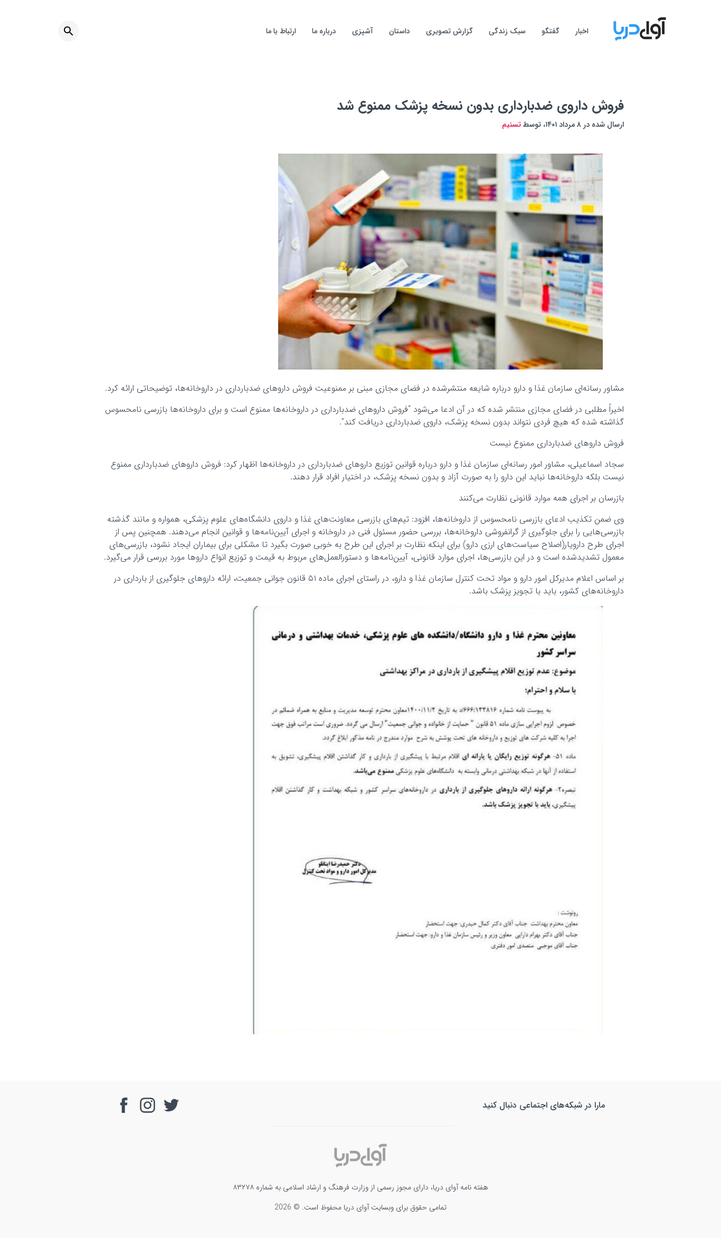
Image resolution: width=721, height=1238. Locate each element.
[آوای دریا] (639, 39)
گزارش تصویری (449, 31)
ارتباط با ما (281, 31)
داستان (399, 31)
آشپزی (362, 31)
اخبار (582, 31)
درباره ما (324, 31)
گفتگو (550, 31)
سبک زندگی (507, 31)
